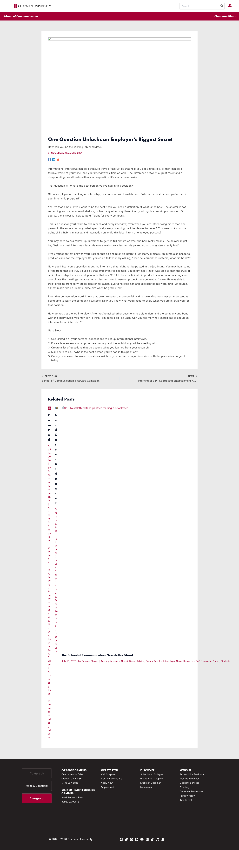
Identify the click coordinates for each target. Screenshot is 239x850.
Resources (49, 646)
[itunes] (157, 839)
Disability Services (189, 782)
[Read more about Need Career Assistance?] (56, 408)
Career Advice (136, 661)
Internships (169, 661)
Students (225, 661)
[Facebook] (49, 159)
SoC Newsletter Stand (207, 661)
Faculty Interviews (49, 606)
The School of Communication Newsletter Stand (97, 655)
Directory (185, 787)
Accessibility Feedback (192, 774)
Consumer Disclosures (191, 791)
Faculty (49, 581)
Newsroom (146, 787)
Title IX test (186, 800)
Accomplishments (110, 661)
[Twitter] (126, 839)
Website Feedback (189, 778)
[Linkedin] (53, 159)
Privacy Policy (187, 795)
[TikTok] (152, 839)
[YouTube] (142, 839)
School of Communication (20, 16)
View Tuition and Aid (111, 778)
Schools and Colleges (151, 774)
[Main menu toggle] (5, 6)
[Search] (222, 6)
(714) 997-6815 (69, 782)
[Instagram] (58, 159)
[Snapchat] (162, 839)
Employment (107, 787)
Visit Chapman (108, 774)
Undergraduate (49, 726)
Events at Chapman (150, 782)
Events (56, 604)
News (179, 661)
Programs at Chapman (152, 778)
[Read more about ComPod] (49, 408)
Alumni (124, 661)
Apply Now (107, 782)
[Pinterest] (136, 839)
